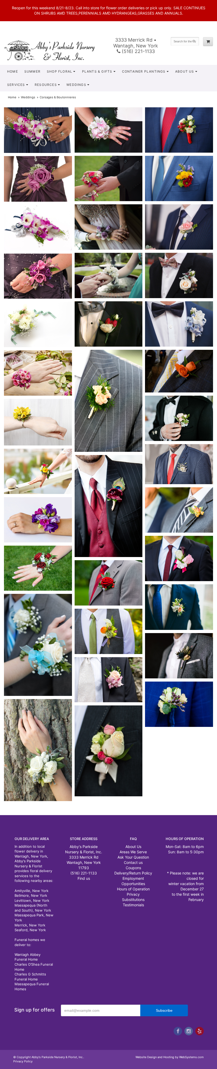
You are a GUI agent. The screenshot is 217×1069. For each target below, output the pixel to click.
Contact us (133, 862)
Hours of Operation (133, 889)
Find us (84, 878)
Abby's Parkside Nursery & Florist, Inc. (54, 50)
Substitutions (133, 899)
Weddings (28, 97)
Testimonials (133, 905)
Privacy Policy (23, 1061)
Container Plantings (144, 71)
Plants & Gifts (97, 71)
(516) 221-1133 (137, 51)
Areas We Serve (133, 852)
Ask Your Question (133, 857)
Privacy (133, 894)
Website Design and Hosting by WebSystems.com (169, 1057)
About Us (184, 71)
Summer (32, 71)
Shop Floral (59, 71)
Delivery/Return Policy (133, 873)
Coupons (133, 867)
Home (12, 71)
